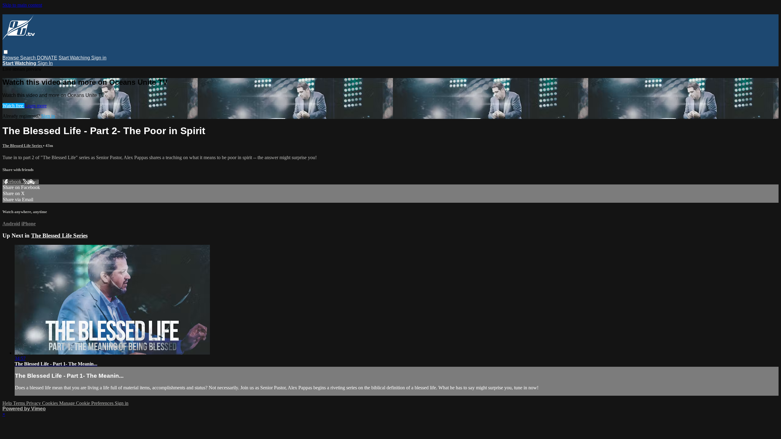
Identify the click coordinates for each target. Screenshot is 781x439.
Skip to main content (22, 5)
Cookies (50, 403)
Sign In (45, 63)
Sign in (98, 57)
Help (7, 403)
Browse (11, 57)
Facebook (12, 181)
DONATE (47, 57)
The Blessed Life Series (22, 145)
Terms (19, 403)
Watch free (13, 105)
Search (28, 57)
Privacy (34, 403)
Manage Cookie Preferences (87, 403)
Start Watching (75, 57)
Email (33, 181)
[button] (6, 52)
